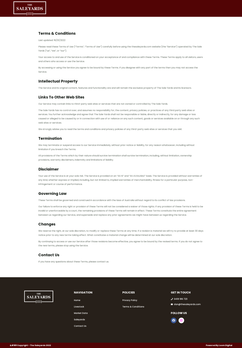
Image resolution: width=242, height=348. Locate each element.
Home (77, 300)
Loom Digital (225, 345)
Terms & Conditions (133, 306)
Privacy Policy (129, 300)
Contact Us (80, 326)
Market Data (81, 313)
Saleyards (79, 319)
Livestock (79, 306)
